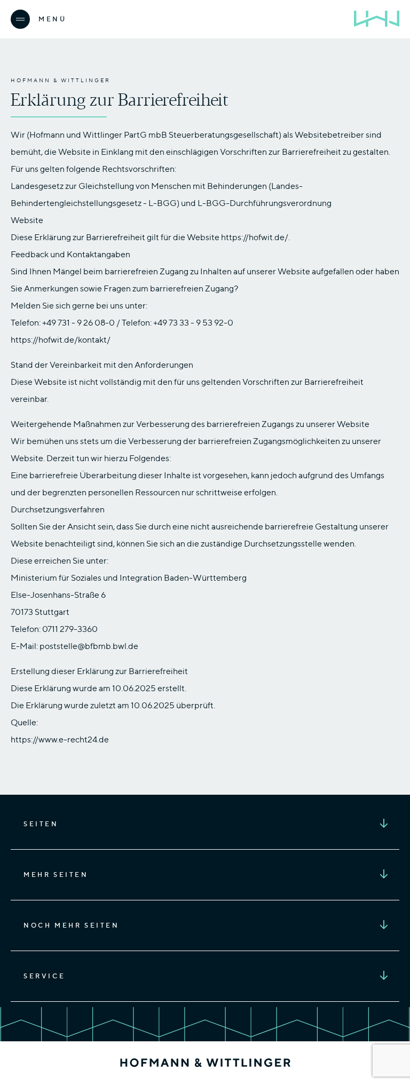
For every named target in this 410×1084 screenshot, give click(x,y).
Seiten (41, 824)
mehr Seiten (56, 875)
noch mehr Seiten (71, 925)
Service (44, 976)
